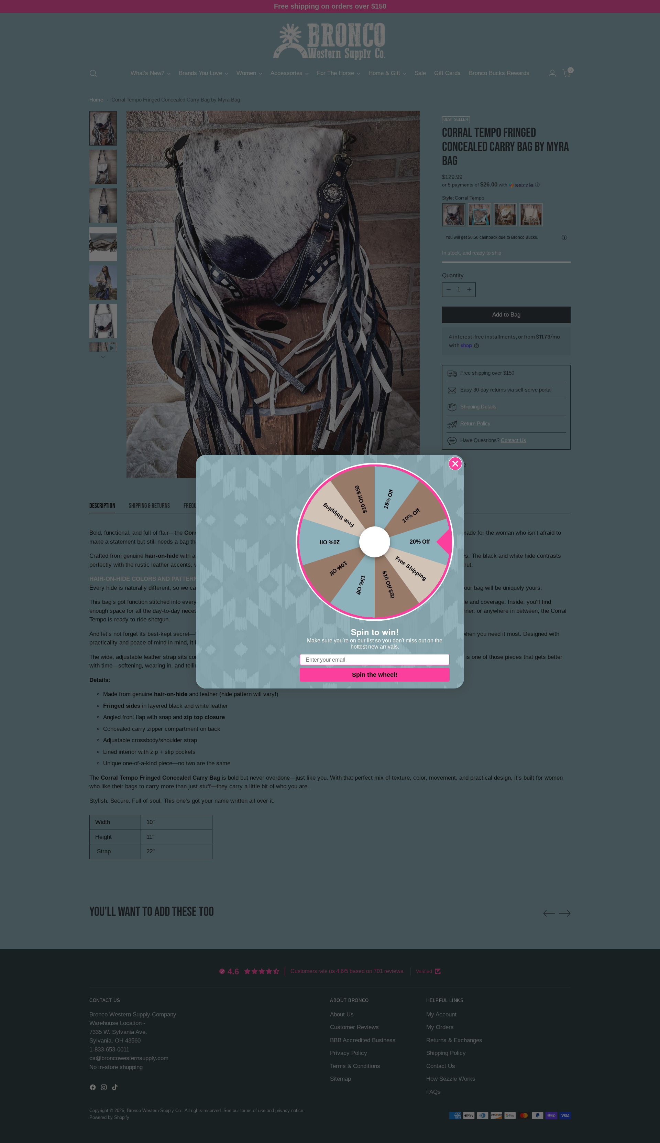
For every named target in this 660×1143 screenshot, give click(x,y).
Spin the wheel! (374, 674)
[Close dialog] (455, 464)
